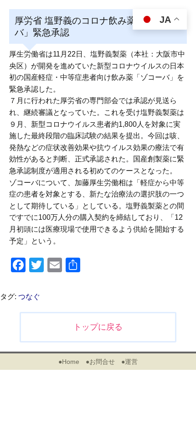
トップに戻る (98, 327)
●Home (68, 361)
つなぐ (29, 297)
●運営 (129, 361)
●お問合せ (100, 361)
